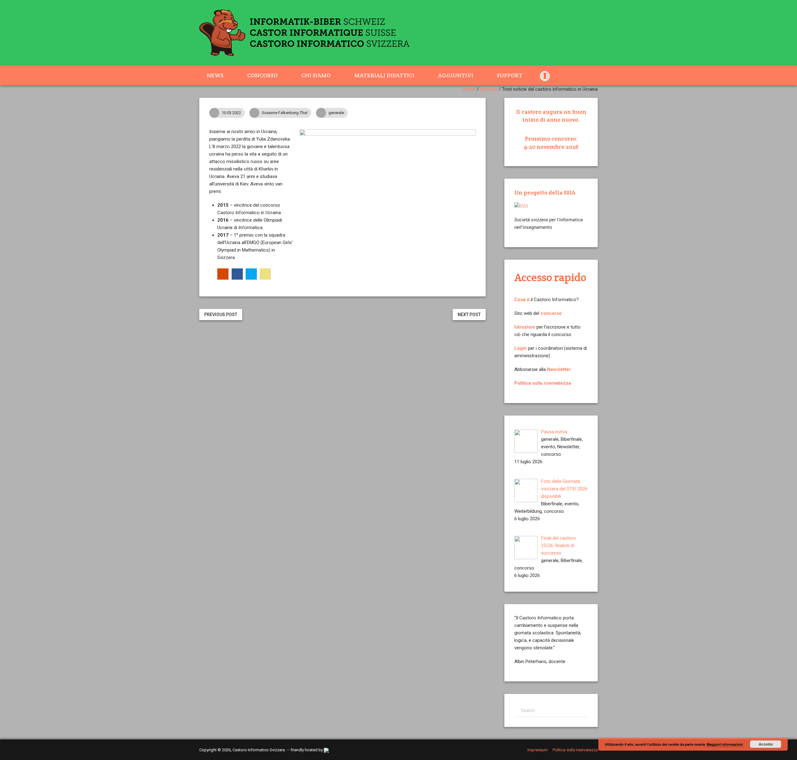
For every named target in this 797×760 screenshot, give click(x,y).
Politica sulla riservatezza (542, 383)
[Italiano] (548, 75)
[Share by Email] (265, 274)
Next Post (469, 314)
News (215, 75)
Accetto (766, 744)
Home (469, 89)
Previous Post (220, 314)
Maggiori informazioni (725, 744)
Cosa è (522, 299)
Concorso (262, 75)
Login (520, 348)
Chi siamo (316, 75)
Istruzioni (524, 327)
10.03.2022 (231, 112)
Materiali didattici (384, 75)
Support (509, 75)
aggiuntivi (455, 75)
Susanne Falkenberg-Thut (285, 112)
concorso (551, 313)
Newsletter (559, 369)
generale (489, 89)
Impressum (537, 750)
